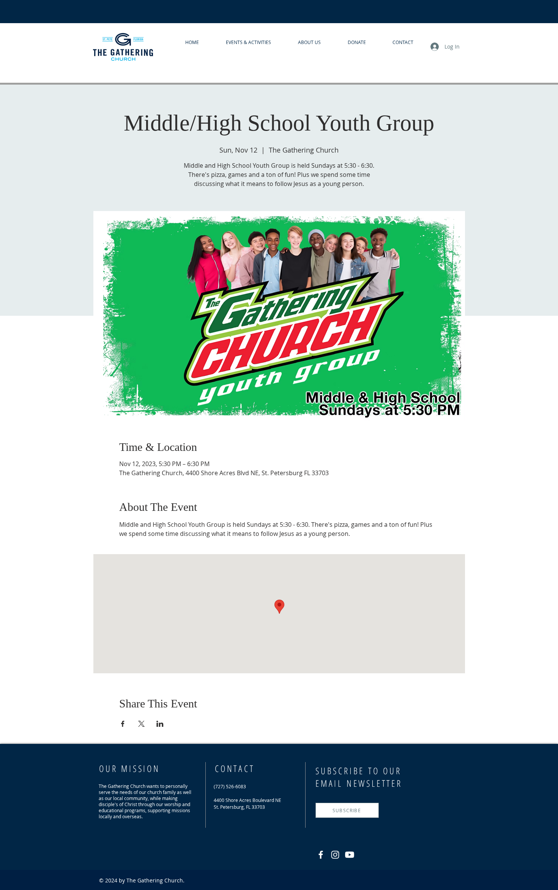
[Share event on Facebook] (122, 724)
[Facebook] (320, 854)
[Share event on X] (141, 724)
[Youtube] (349, 854)
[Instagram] (335, 854)
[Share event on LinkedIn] (160, 724)
